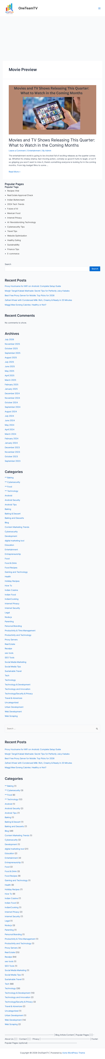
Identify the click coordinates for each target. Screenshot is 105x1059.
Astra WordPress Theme (73, 1053)
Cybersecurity (11, 531)
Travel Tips (12, 231)
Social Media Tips (13, 666)
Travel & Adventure (13, 698)
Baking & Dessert (13, 513)
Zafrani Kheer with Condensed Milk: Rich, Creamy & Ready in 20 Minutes (38, 300)
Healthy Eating (14, 240)
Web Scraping (11, 716)
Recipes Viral (13, 191)
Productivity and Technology (18, 635)
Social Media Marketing (15, 662)
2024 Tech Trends (15, 204)
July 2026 (9, 339)
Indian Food (10, 594)
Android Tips (11, 504)
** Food (8, 486)
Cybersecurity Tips (16, 227)
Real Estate (10, 644)
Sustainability (13, 245)
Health (8, 576)
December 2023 (12, 447)
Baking (8, 509)
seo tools (9, 653)
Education (9, 545)
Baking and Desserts (14, 518)
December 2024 (12, 393)
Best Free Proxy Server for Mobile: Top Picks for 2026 (29, 295)
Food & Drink (11, 563)
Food (7, 558)
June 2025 (10, 366)
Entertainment (34, 150)
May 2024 (9, 425)
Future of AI (12, 208)
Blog (7, 522)
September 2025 (12, 353)
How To (8, 585)
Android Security (12, 500)
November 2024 (12, 398)
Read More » (14, 171)
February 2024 (11, 438)
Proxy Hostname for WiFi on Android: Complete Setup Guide (33, 286)
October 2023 (11, 456)
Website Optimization (17, 235)
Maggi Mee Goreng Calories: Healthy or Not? (25, 305)
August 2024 (11, 411)
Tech (7, 675)
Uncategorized (11, 702)
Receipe (8, 648)
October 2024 (11, 402)
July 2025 (9, 362)
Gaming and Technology (16, 572)
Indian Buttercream (16, 200)
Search (8, 264)
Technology (10, 680)
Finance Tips (13, 249)
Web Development (13, 711)
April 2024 (9, 429)
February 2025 (11, 384)
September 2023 (12, 461)
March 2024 (10, 434)
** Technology (11, 491)
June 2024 (10, 420)
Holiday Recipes (12, 581)
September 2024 (12, 407)
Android (8, 495)
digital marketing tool (14, 540)
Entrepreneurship (13, 554)
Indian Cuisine (11, 590)
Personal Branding (13, 626)
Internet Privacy (14, 218)
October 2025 (11, 348)
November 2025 (12, 344)
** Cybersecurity (12, 482)
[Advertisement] (52, 37)
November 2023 (12, 452)
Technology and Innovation (17, 689)
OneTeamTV (28, 8)
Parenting (9, 621)
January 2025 (11, 389)
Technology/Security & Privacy (19, 693)
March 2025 (10, 380)
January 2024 (11, 443)
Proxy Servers (11, 639)
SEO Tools (9, 657)
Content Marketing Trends (17, 527)
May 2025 (9, 371)
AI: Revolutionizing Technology (21, 222)
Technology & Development (17, 684)
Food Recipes (11, 567)
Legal (7, 612)
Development (11, 536)
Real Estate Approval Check (20, 195)
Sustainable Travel (13, 671)
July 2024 (9, 416)
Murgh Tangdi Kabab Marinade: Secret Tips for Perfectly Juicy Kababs (37, 291)
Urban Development (14, 707)
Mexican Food (13, 213)
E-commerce (13, 253)
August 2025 (11, 357)
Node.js (8, 617)
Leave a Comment (17, 150)
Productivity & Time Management (20, 630)
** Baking (9, 477)
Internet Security (12, 608)
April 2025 (9, 375)
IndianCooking (11, 599)
